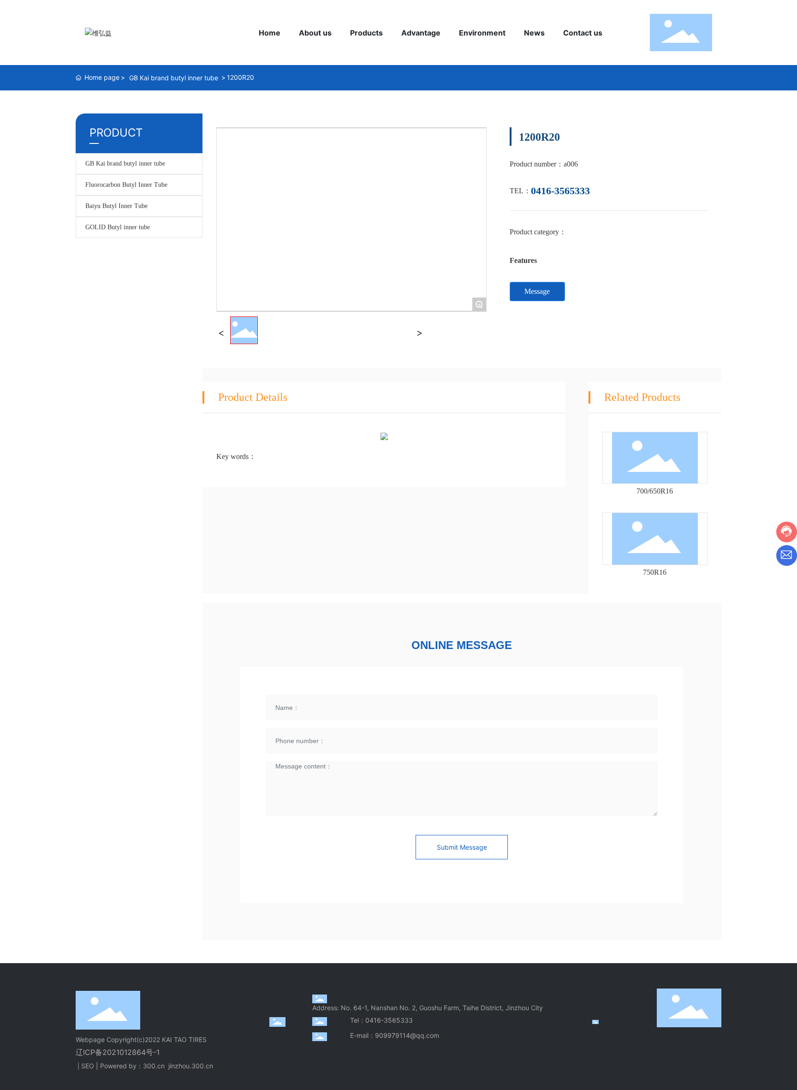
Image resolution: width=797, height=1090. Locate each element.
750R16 (654, 572)
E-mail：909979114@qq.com (394, 1035)
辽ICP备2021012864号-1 (118, 1052)
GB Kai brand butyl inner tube (173, 78)
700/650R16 (654, 491)
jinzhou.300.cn (190, 1066)
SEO (87, 1066)
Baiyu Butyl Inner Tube (116, 206)
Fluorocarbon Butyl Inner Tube (126, 184)
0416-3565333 (560, 191)
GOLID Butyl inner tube (117, 227)
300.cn (154, 1066)
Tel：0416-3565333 (381, 1020)
